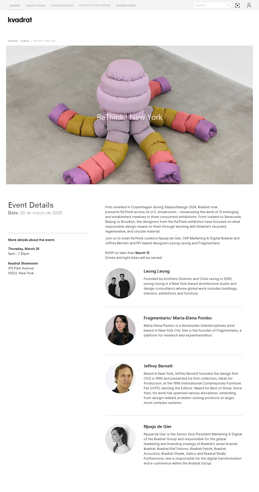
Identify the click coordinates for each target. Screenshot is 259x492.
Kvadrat (13, 40)
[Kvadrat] (15, 5)
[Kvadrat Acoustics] (62, 5)
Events (25, 40)
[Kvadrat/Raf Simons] (95, 5)
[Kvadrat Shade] (35, 5)
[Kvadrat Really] (126, 5)
